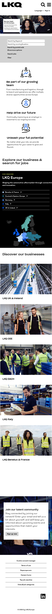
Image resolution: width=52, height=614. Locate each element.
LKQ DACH (8, 379)
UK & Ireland (10, 208)
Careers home (26, 575)
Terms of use (26, 565)
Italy (7, 204)
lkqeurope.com (26, 570)
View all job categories (26, 584)
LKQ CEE (7, 338)
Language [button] (38, 10)
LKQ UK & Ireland (13, 298)
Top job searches (26, 580)
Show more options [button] (14, 50)
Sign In (47, 10)
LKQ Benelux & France (16, 459)
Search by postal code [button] (15, 47)
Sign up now (12, 534)
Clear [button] (9, 58)
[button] (49, 4)
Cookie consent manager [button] (26, 561)
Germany (8, 200)
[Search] (43, 4)
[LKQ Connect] (11, 5)
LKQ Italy (8, 419)
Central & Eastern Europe (15, 196)
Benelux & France (12, 192)
